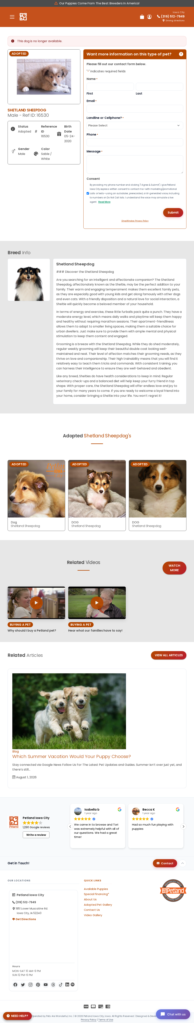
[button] (183, 826)
